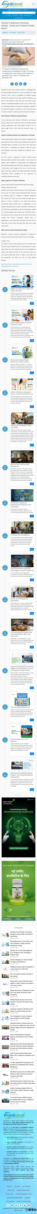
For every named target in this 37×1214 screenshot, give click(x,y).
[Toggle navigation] (33, 4)
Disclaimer (27, 1197)
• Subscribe (14, 15)
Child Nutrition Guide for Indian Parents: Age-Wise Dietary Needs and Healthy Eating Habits (22, 1083)
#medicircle (9, 266)
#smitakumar (16, 266)
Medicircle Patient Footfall (23, 1201)
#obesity (29, 264)
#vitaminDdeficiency (17, 264)
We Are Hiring (26, 1186)
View (32, 303)
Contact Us (17, 1186)
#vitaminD (24, 264)
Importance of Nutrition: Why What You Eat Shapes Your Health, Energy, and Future (21, 1011)
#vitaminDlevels (8, 264)
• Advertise (8, 15)
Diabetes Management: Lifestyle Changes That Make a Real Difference (21, 962)
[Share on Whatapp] (25, 84)
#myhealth (3, 266)
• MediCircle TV (28, 15)
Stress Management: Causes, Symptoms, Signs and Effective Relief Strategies (21, 1018)
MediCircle (5, 32)
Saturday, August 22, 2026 (18, 10)
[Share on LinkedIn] (21, 84)
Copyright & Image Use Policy (23, 1194)
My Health (13, 32)
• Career (21, 15)
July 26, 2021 (21, 32)
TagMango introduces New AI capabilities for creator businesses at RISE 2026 (22, 969)
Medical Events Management (14, 1197)
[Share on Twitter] (16, 84)
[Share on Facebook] (12, 84)
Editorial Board (10, 1201)
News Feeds (10, 1190)
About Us (9, 1186)
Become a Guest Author (23, 1190)
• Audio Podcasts (18, 18)
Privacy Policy (9, 1194)
